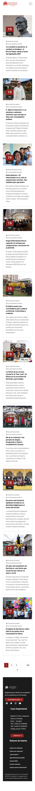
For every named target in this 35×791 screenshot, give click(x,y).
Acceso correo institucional (18, 767)
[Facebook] (7, 703)
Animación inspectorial (15, 169)
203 (28, 665)
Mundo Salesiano (13, 41)
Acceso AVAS (14, 761)
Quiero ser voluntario (16, 751)
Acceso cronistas (15, 764)
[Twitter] (11, 703)
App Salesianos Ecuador (17, 758)
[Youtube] (20, 703)
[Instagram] (16, 703)
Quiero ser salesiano (16, 748)
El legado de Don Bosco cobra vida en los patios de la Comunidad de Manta (17, 631)
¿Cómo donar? (14, 754)
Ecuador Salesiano (14, 104)
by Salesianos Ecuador (14, 44)
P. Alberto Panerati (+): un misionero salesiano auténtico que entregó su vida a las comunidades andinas (16, 114)
